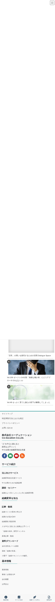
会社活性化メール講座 (10, 546)
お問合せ (5, 584)
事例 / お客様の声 (8, 574)
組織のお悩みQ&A (8, 517)
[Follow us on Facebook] (4, 455)
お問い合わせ (7, 428)
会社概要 (5, 579)
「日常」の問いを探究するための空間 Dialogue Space (29, 356)
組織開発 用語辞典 (9, 521)
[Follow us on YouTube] (16, 455)
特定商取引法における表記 (12, 418)
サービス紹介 (19, 600)
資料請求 (49, 600)
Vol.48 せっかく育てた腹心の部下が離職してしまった (28, 402)
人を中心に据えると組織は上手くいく (16, 526)
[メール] (10, 455)
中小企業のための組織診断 (12, 483)
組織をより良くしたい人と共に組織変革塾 (18, 493)
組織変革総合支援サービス (12, 478)
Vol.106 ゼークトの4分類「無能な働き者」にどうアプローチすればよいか (28, 378)
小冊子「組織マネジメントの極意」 (15, 556)
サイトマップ (7, 414)
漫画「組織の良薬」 (9, 551)
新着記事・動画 (8, 536)
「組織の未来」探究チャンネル (13, 531)
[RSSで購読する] (22, 455)
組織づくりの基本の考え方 (12, 512)
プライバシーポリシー (11, 423)
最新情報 (5, 570)
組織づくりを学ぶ (35, 600)
